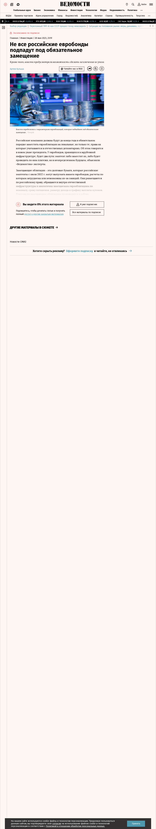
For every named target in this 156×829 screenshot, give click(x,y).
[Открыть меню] (151, 4)
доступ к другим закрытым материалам (44, 214)
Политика (132, 10)
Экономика (49, 10)
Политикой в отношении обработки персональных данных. (75, 826)
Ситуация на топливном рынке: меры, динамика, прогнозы (118, 26)
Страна (109, 15)
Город (59, 15)
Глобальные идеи (22, 10)
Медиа (103, 10)
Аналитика (86, 15)
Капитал (98, 15)
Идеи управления (45, 15)
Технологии (91, 10)
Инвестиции (77, 10)
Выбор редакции (18, 26)
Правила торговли (23, 15)
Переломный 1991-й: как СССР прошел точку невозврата (58, 26)
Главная (14, 38)
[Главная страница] (75, 4)
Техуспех (140, 15)
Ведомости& (72, 15)
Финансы (62, 10)
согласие (56, 823)
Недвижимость (117, 10)
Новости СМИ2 (18, 241)
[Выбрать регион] (126, 4)
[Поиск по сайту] (133, 4)
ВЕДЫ (8, 15)
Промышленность (124, 15)
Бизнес (37, 10)
